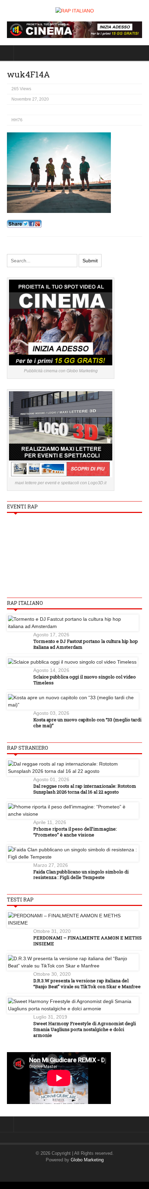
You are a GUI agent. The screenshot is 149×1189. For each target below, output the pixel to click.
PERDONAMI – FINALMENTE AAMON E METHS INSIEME (87, 941)
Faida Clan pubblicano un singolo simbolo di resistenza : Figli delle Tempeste (81, 875)
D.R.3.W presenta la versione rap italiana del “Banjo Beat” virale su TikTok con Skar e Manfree (87, 983)
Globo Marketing (87, 1159)
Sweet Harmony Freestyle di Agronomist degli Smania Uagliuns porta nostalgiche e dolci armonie (84, 1029)
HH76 (17, 120)
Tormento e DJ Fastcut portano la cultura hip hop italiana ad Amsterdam (85, 644)
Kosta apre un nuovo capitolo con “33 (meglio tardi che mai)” (87, 723)
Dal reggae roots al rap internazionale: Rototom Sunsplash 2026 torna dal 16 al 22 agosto (84, 789)
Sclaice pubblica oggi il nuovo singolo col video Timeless (84, 680)
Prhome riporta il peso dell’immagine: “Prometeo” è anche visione (75, 832)
